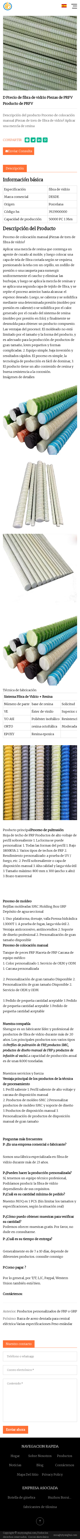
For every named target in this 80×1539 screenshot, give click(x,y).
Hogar (15, 1456)
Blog (40, 1465)
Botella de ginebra (21, 1497)
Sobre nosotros (40, 1456)
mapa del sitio (27, 1474)
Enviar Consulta (20, 151)
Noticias (15, 1465)
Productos (64, 1456)
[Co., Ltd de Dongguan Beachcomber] (7, 6)
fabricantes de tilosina (40, 1507)
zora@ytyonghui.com (65, 1535)
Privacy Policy (52, 1474)
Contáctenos (64, 1465)
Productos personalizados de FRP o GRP (47, 1311)
